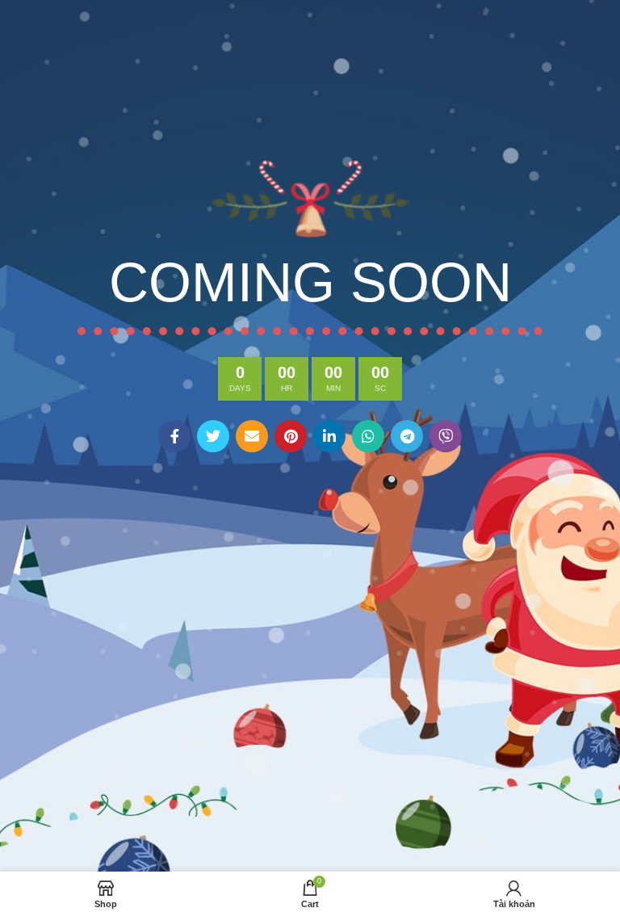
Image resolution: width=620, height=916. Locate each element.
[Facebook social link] (174, 436)
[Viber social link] (445, 436)
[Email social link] (252, 436)
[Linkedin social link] (329, 436)
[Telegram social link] (407, 436)
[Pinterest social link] (290, 436)
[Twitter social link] (213, 436)
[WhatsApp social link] (368, 436)
